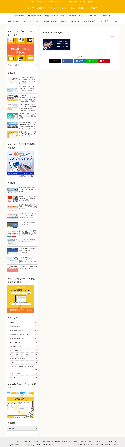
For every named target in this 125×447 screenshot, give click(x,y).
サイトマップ (37, 441)
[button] (35, 65)
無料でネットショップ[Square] (51, 441)
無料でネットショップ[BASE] (70, 441)
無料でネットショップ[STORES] (90, 441)
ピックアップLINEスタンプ (109, 441)
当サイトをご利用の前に (24, 441)
